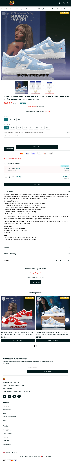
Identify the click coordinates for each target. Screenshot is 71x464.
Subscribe (47, 372)
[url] (13, 383)
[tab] (34, 346)
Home (2, 9)
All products (9, 9)
